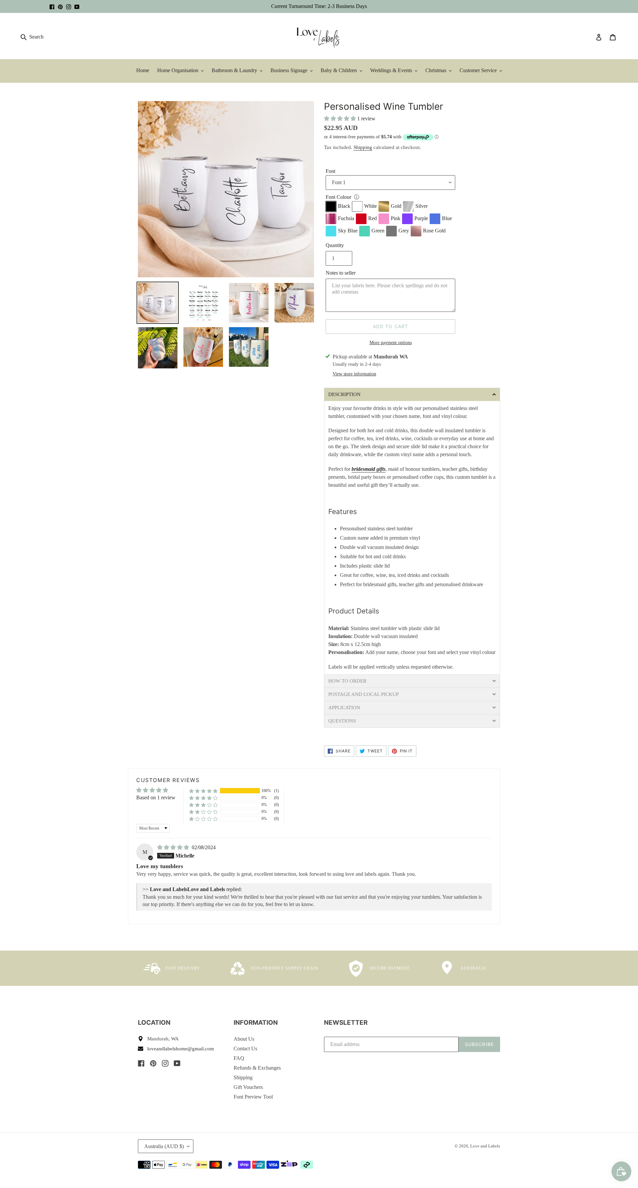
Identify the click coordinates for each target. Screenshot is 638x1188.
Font (330, 171)
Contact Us (245, 1048)
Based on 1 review (155, 797)
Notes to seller (341, 273)
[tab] (412, 394)
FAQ (239, 1058)
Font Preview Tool (253, 1097)
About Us (244, 1039)
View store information (354, 373)
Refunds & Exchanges (257, 1068)
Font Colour (338, 197)
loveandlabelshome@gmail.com (180, 1048)
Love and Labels (485, 1145)
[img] (173, 847)
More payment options (391, 342)
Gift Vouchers (248, 1087)
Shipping (363, 147)
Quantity (335, 245)
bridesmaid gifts (368, 469)
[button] (340, 118)
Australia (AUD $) (164, 1146)
